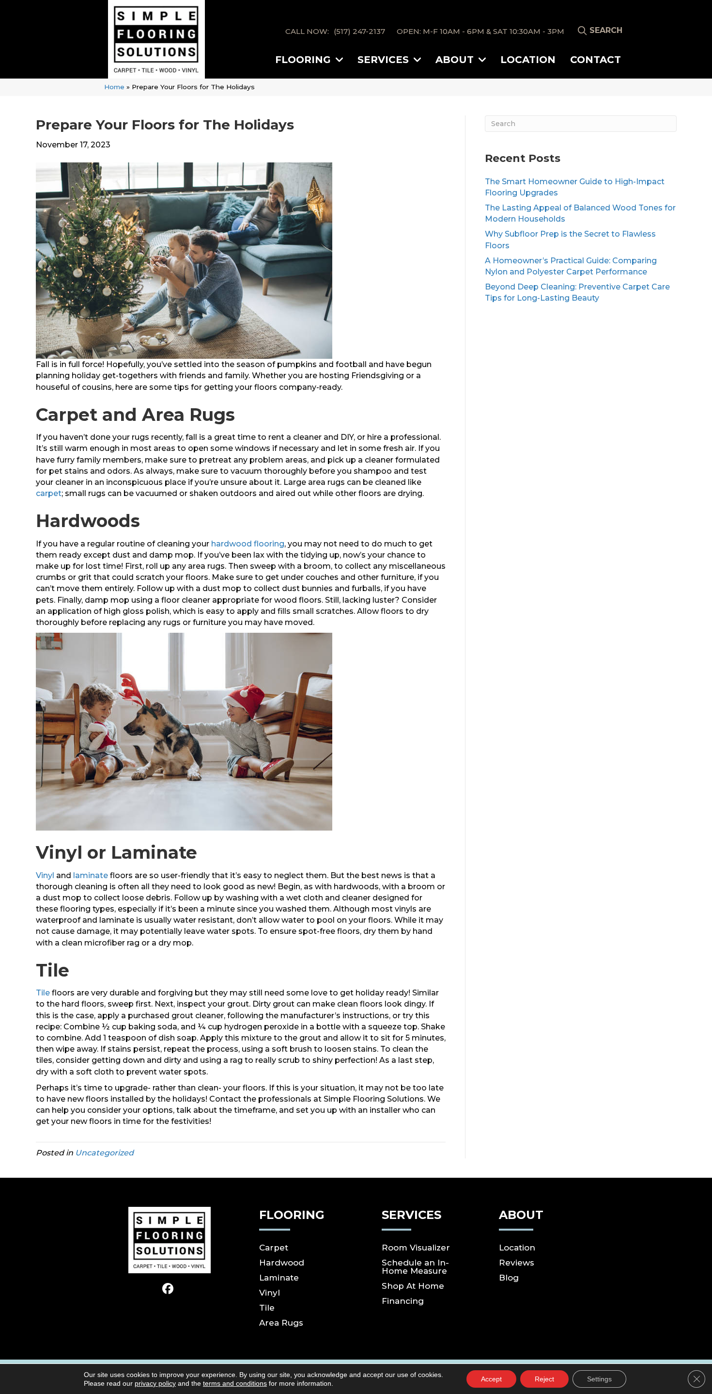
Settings (599, 1379)
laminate (90, 875)
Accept (491, 1379)
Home (114, 87)
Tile (43, 992)
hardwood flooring (247, 543)
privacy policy (155, 1383)
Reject (544, 1379)
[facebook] (168, 1289)
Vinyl (45, 875)
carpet (49, 493)
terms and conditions (235, 1383)
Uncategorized (104, 1152)
